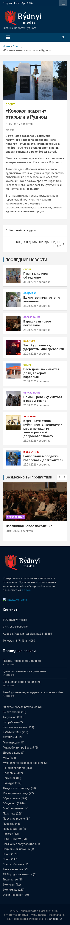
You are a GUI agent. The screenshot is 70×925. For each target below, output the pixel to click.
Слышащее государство (18, 844)
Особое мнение (13, 808)
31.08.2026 (29, 281)
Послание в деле (14, 818)
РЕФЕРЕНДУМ (12, 839)
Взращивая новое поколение (37, 323)
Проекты (8, 823)
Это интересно (12, 894)
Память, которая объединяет (36, 275)
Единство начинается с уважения (24, 671)
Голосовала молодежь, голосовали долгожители (43, 458)
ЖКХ (6, 757)
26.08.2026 (29, 381)
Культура (29, 341)
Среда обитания (13, 864)
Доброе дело (11, 752)
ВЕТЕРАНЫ (10, 737)
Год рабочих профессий (18, 747)
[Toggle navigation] (8, 37)
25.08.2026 (29, 440)
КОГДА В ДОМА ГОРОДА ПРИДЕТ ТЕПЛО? (38, 244)
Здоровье (9, 773)
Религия (8, 834)
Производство (12, 828)
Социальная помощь (16, 849)
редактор (27, 123)
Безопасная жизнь (15, 727)
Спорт (10, 104)
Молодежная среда (15, 793)
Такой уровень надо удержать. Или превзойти (43, 347)
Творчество (10, 879)
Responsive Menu (63, 3)
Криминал (9, 778)
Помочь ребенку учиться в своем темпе (43, 399)
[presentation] (59, 477)
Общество (30, 293)
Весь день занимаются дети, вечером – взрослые (41, 373)
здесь (26, 590)
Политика (9, 813)
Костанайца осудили (22, 230)
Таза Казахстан (13, 869)
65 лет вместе (12, 712)
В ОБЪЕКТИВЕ (31, 452)
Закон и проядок (14, 768)
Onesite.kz (55, 918)
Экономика (10, 889)
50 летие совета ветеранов (20, 707)
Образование (31, 317)
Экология (9, 884)
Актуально (30, 416)
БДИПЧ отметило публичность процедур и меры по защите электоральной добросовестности (42, 428)
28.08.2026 (29, 329)
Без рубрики (11, 722)
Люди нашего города (16, 788)
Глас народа (11, 742)
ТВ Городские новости (17, 874)
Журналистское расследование (23, 763)
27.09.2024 (12, 123)
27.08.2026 (29, 353)
